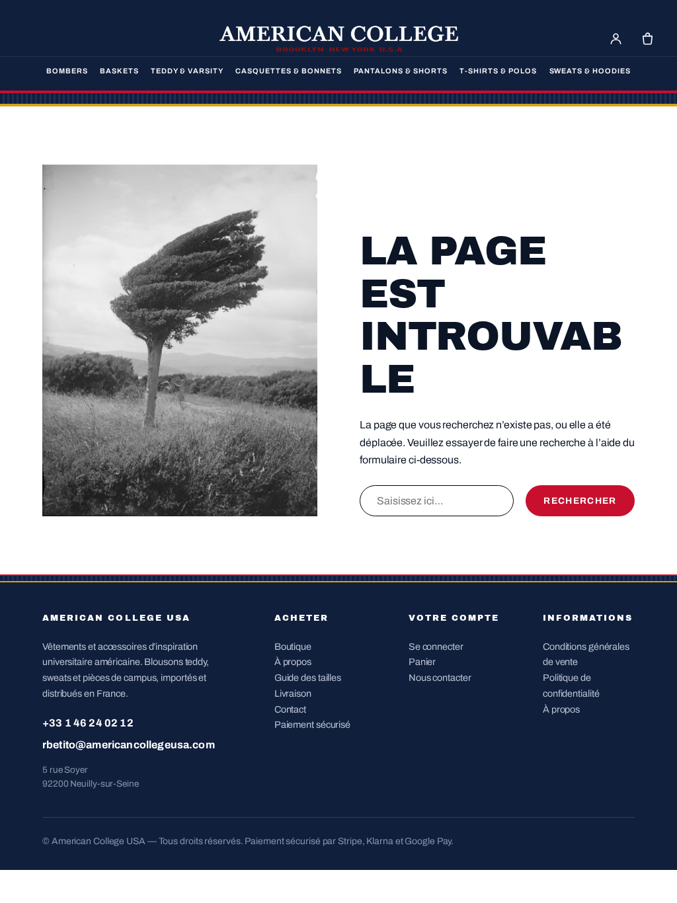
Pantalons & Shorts (401, 71)
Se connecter (436, 646)
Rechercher (580, 501)
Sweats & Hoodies (590, 71)
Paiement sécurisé (312, 724)
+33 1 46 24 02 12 (88, 722)
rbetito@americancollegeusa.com (128, 744)
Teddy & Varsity (187, 71)
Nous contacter (440, 677)
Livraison (292, 693)
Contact (290, 709)
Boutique (292, 646)
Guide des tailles (307, 677)
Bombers (67, 71)
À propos (292, 661)
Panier (422, 661)
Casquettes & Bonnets (288, 71)
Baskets (119, 71)
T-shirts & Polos (498, 71)
